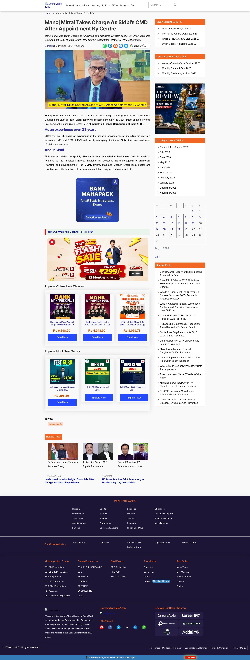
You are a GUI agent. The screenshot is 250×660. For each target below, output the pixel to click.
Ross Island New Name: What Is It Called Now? (181, 376)
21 (186, 229)
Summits (131, 518)
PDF (104, 5)
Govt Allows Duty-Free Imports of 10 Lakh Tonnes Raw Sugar (178, 334)
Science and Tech (163, 518)
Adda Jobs (105, 542)
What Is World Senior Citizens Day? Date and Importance (181, 368)
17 (157, 229)
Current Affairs (134, 542)
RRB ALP (115, 572)
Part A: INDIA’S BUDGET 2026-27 (179, 33)
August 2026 (174, 147)
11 (164, 223)
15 (193, 223)
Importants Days (135, 528)
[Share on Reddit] (115, 46)
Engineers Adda (162, 542)
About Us (148, 567)
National (69, 5)
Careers (156, 581)
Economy (131, 523)
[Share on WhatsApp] (105, 46)
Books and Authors (109, 528)
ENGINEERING (85, 591)
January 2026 (167, 182)
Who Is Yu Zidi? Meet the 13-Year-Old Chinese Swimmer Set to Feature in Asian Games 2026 (179, 295)
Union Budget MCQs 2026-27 (177, 28)
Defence (131, 513)
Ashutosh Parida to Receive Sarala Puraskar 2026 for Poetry (178, 317)
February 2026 (167, 177)
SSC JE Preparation (54, 581)
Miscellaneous (161, 523)
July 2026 (165, 152)
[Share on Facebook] (121, 46)
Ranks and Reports (164, 513)
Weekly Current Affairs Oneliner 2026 (181, 63)
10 (157, 223)
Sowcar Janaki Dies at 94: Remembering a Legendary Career (181, 273)
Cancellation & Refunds (196, 648)
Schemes (104, 518)
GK (113, 5)
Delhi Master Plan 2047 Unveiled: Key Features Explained (179, 342)
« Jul (157, 257)
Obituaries (160, 509)
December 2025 (168, 188)
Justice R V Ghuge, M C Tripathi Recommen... (95, 464)
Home (48, 13)
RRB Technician (118, 567)
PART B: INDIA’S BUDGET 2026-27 (180, 39)
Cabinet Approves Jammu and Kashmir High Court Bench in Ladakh (180, 359)
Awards (103, 513)
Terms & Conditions (220, 648)
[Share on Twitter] (126, 46)
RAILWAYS (83, 576)
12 (171, 223)
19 (171, 229)
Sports (103, 509)
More (123, 5)
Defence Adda (134, 547)
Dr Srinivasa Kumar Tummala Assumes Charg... (63, 464)
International (82, 5)
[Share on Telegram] (110, 46)
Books (180, 586)
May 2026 (165, 162)
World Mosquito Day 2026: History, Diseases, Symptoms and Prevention (179, 401)
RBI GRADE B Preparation (57, 595)
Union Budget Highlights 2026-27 (179, 44)
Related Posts (53, 436)
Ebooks (180, 581)
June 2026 (165, 157)
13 (179, 223)
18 (164, 229)
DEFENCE (83, 586)
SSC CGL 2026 (118, 576)
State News (77, 518)
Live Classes (183, 572)
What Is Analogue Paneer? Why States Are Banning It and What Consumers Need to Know (180, 307)
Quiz (133, 5)
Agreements (105, 523)
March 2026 (166, 172)
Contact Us (149, 572)
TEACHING (83, 581)
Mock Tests (182, 567)
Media (147, 576)
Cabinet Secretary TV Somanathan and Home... (131, 464)
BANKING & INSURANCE (90, 567)
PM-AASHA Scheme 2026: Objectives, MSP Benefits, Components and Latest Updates (180, 283)
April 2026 (165, 167)
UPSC (80, 595)
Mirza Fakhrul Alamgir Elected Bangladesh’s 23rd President (175, 351)
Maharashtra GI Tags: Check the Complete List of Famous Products (178, 384)
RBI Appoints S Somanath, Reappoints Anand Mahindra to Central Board (180, 325)
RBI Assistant (51, 591)
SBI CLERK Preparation (56, 572)
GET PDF (190, 657)
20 (179, 229)
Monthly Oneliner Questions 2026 (179, 73)
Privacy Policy (239, 648)
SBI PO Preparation (54, 567)
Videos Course (184, 576)
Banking (95, 5)
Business (131, 509)
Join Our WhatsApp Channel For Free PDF (71, 232)
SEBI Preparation (53, 576)
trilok (50, 45)
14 (186, 223)
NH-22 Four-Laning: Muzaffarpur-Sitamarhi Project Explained (177, 393)
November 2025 (168, 193)
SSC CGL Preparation (55, 586)
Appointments (55, 424)
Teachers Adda (79, 542)
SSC (80, 572)
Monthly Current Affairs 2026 (176, 68)
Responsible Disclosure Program (166, 648)
